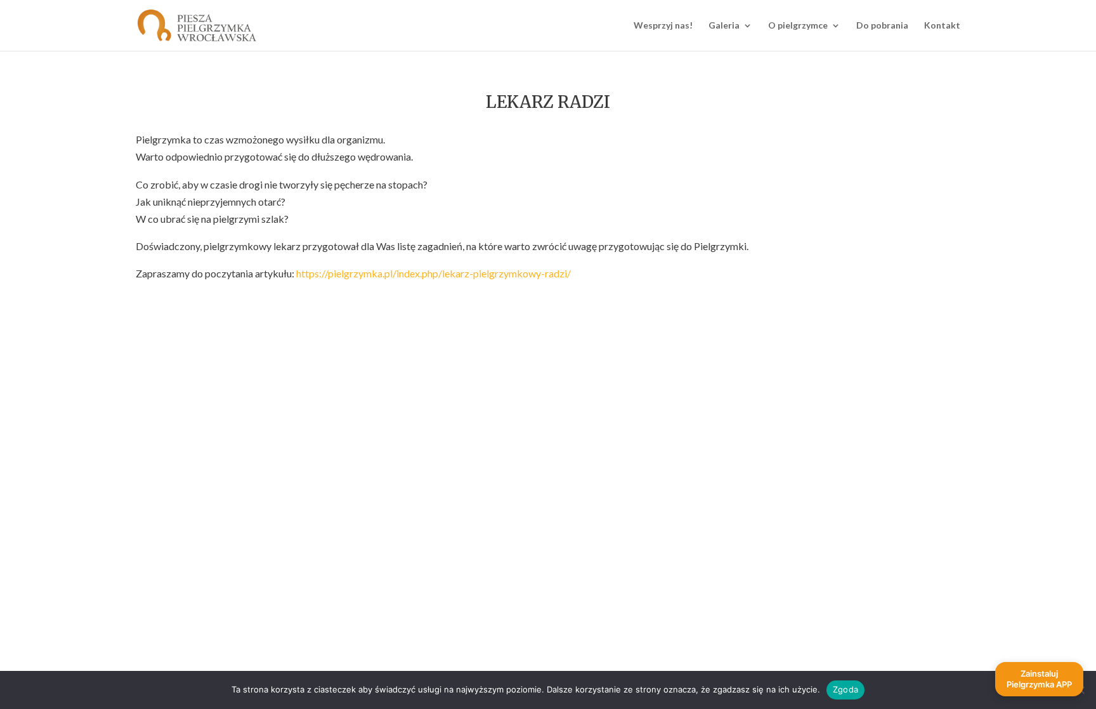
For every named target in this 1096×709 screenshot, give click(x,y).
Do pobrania (882, 25)
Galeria (724, 25)
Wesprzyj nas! (663, 25)
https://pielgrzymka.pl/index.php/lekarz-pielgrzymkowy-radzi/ (433, 273)
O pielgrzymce (798, 25)
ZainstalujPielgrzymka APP (1039, 678)
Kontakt (942, 25)
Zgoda (845, 689)
